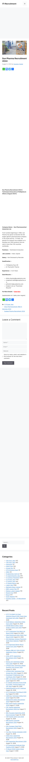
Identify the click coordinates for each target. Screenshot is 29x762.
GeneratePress (15, 759)
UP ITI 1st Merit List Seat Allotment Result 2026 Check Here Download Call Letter (16, 616)
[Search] (4, 546)
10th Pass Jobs (10, 560)
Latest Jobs (9, 585)
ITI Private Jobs (8, 304)
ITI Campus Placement (12, 577)
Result (8, 595)
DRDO (8, 572)
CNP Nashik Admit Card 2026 (15, 717)
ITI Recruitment (9, 4)
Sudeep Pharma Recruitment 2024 (14, 311)
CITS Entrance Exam (12, 570)
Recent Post (9, 593)
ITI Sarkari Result (11, 583)
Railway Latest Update (13, 591)
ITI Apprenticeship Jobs (13, 576)
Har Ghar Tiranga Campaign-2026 (16, 732)
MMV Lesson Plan (11, 589)
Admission (9, 564)
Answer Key (9, 568)
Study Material (10, 596)
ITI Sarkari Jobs (10, 581)
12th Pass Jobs (10, 562)
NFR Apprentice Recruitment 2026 (16, 741)
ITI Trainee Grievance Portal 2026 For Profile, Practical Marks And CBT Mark (16, 684)
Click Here (17, 291)
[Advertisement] (14, 23)
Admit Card (9, 566)
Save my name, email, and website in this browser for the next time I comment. (15, 356)
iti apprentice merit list (12, 574)
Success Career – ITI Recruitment (16, 598)
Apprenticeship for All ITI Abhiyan (16, 688)
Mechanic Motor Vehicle (13, 587)
